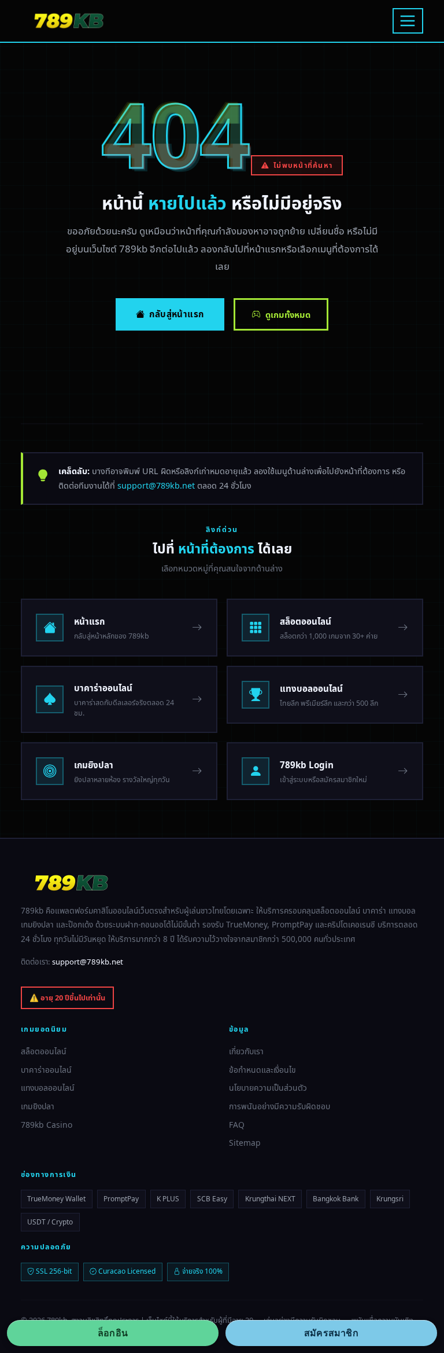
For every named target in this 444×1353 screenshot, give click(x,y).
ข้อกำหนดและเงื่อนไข (262, 1069)
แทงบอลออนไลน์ (48, 1087)
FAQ (237, 1124)
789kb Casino (46, 1124)
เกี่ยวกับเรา (246, 1051)
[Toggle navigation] (408, 21)
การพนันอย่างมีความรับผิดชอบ (279, 1106)
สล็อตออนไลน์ (43, 1051)
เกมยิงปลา (37, 1106)
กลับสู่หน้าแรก (176, 314)
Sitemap (245, 1142)
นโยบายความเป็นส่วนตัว (268, 1087)
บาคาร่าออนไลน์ (46, 1069)
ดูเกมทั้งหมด (287, 314)
